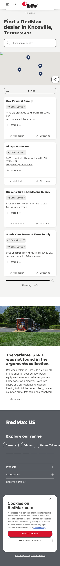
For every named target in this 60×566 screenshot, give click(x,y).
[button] (28, 58)
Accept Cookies (30, 534)
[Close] (50, 499)
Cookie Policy (40, 527)
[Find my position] (55, 79)
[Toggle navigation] (7, 5)
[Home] (30, 4)
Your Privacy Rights (30, 540)
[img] (16, 107)
